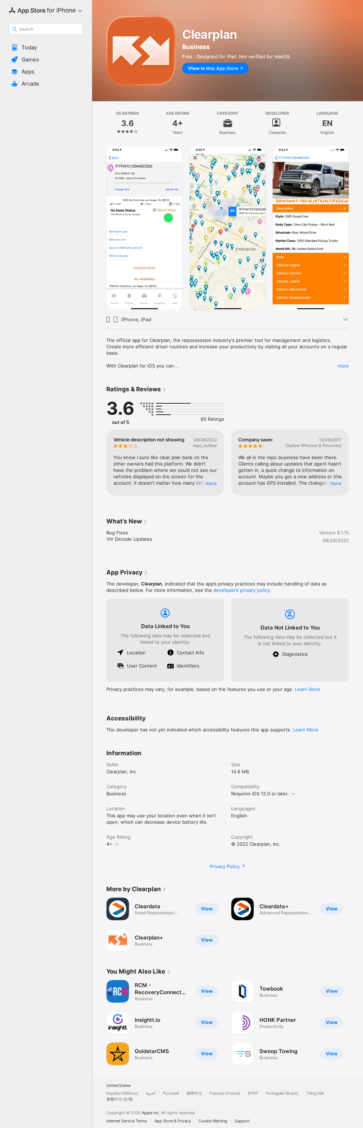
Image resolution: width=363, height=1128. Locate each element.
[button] (46, 47)
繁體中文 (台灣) (119, 1099)
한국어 (253, 1093)
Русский (171, 1093)
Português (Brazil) (282, 1093)
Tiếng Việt (315, 1093)
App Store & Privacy (173, 1121)
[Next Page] (356, 123)
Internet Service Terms (126, 1121)
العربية (151, 1093)
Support (242, 1121)
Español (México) (122, 1093)
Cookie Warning (213, 1121)
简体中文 (194, 1093)
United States (118, 1086)
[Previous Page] (99, 123)
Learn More (307, 689)
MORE (211, 483)
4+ (109, 844)
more (343, 366)
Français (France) (225, 1093)
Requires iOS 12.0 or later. (260, 793)
